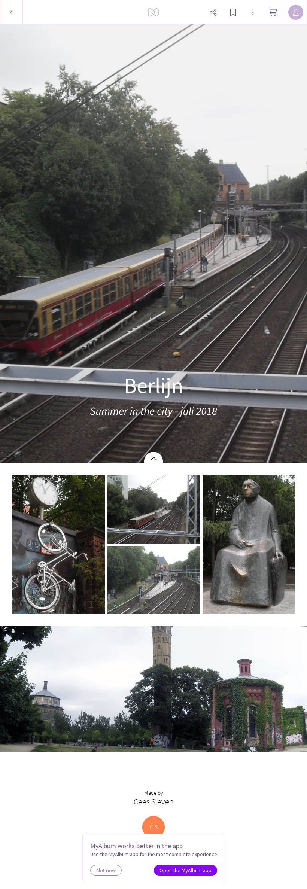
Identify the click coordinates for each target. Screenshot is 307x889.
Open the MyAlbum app (185, 870)
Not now (106, 870)
